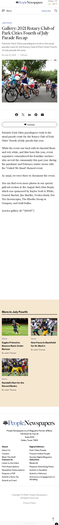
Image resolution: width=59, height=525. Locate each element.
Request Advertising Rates (42, 466)
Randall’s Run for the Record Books (13, 384)
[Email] (42, 114)
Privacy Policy (29, 502)
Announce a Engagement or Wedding (42, 478)
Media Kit (34, 463)
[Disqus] (29, 255)
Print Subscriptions (10, 466)
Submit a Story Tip (10, 476)
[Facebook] (16, 114)
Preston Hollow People (40, 453)
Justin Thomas (10, 352)
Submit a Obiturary (38, 473)
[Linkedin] (29, 114)
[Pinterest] (36, 114)
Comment (31, 124)
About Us (6, 450)
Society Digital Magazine (41, 457)
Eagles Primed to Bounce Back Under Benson (12, 346)
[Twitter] (23, 114)
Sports (4, 338)
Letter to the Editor (10, 463)
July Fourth (7, 22)
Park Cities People (38, 450)
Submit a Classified (38, 470)
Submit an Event (9, 480)
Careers (5, 453)
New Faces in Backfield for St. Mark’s (43, 344)
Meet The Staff (8, 457)
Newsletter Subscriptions (13, 470)
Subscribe (46, 10)
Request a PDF (8, 473)
